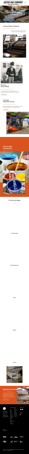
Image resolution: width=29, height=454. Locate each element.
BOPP (14, 297)
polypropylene (14, 233)
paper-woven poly (14, 265)
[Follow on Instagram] (22, 409)
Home (15, 407)
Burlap (11, 411)
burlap (14, 330)
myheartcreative (9, 450)
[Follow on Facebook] (20, 409)
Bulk (10, 412)
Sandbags (11, 423)
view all (5, 160)
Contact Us (6, 399)
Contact (15, 416)
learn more (4, 94)
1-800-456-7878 (5, 415)
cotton (14, 362)
